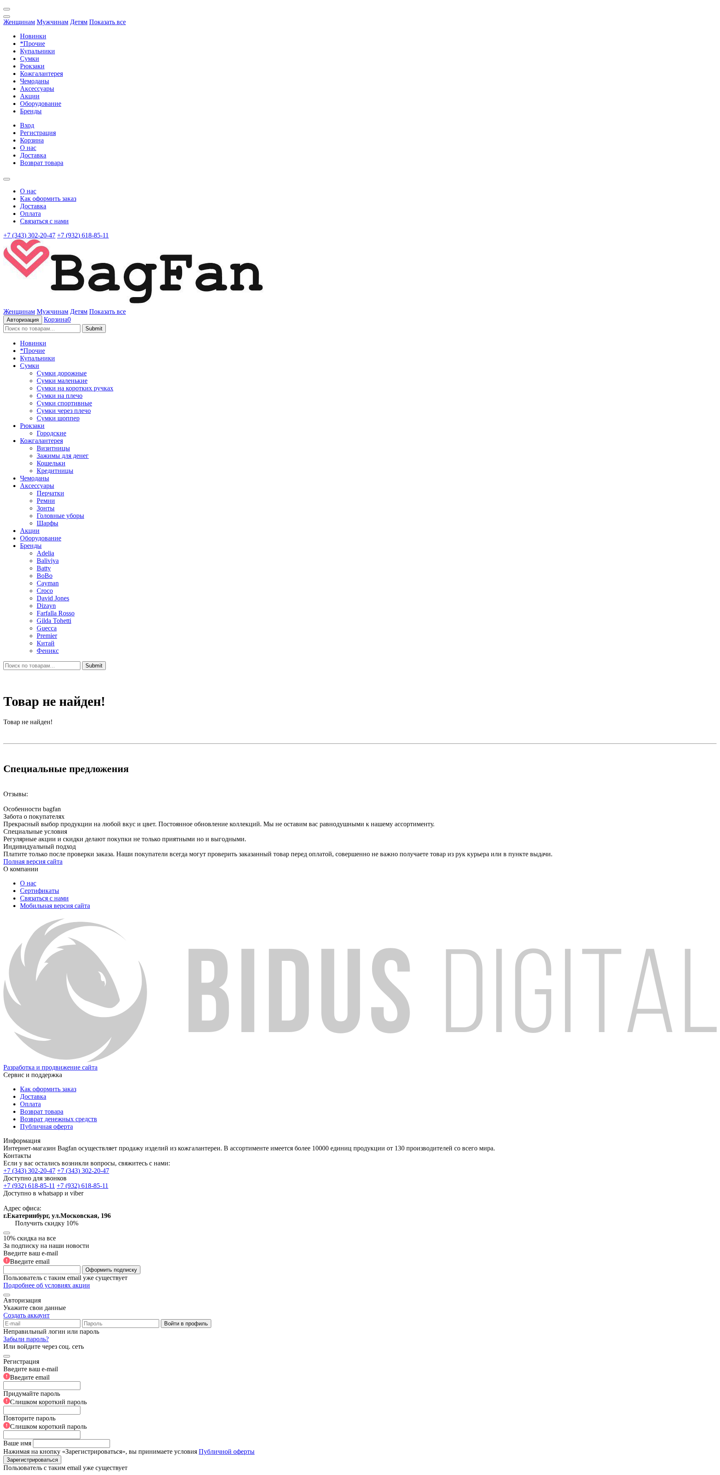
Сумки (29, 58)
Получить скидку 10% (46, 1223)
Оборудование (40, 103)
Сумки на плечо (59, 395)
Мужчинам (52, 21)
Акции (30, 96)
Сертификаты (39, 890)
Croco (45, 590)
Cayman (48, 583)
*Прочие (32, 43)
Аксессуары (37, 88)
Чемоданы (34, 81)
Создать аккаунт (26, 1315)
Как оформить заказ (48, 198)
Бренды (31, 111)
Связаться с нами (44, 221)
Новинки (33, 36)
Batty (44, 568)
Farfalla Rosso (56, 613)
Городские (51, 433)
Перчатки (50, 493)
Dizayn (46, 605)
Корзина (32, 140)
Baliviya (48, 560)
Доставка (33, 155)
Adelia (45, 553)
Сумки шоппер (58, 418)
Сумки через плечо (64, 410)
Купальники (37, 51)
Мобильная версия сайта (55, 905)
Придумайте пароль (45, 1397)
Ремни (46, 500)
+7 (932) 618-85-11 (83, 235)
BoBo (44, 575)
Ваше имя (17, 1443)
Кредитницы (55, 470)
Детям (79, 21)
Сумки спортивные (64, 403)
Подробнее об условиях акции (46, 1285)
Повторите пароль (45, 1422)
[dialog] (360, 1411)
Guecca (47, 628)
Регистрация (38, 132)
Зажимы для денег (63, 455)
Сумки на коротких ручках (75, 388)
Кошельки (51, 463)
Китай (46, 643)
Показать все (107, 21)
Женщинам (19, 21)
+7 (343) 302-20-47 (29, 235)
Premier (47, 635)
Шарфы (47, 523)
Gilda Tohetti (54, 620)
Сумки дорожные (62, 373)
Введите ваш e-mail (30, 1257)
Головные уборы (60, 515)
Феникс (48, 650)
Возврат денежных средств (58, 1118)
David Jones (53, 598)
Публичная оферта (46, 1126)
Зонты (46, 508)
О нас (28, 147)
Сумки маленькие (62, 380)
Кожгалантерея (41, 73)
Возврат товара (41, 162)
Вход (27, 125)
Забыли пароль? (26, 1338)
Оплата (30, 213)
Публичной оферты (227, 1451)
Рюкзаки (32, 66)
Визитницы (53, 448)
